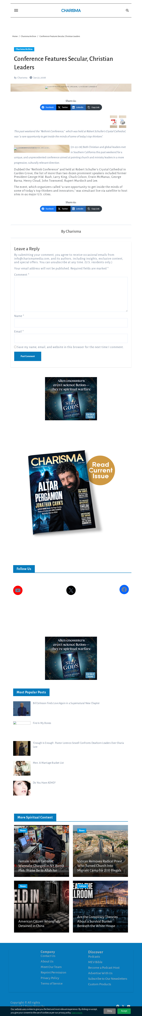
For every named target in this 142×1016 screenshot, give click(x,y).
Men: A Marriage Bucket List (48, 762)
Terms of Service (52, 983)
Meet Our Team (51, 967)
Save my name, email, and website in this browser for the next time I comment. (70, 347)
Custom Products (99, 984)
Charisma (22, 77)
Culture (82, 886)
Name (19, 316)
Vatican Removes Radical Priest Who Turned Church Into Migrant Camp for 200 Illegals (99, 865)
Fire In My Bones (42, 723)
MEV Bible (95, 962)
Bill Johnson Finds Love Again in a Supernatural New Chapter (66, 703)
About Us (47, 961)
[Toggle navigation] (16, 10)
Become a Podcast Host (103, 967)
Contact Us (48, 956)
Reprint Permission (53, 972)
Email (19, 331)
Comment (21, 274)
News (23, 830)
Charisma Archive (24, 49)
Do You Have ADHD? (44, 782)
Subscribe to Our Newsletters (107, 978)
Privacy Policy (50, 978)
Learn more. (77, 1013)
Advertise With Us (100, 973)
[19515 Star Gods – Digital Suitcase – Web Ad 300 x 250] (71, 398)
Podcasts (94, 956)
